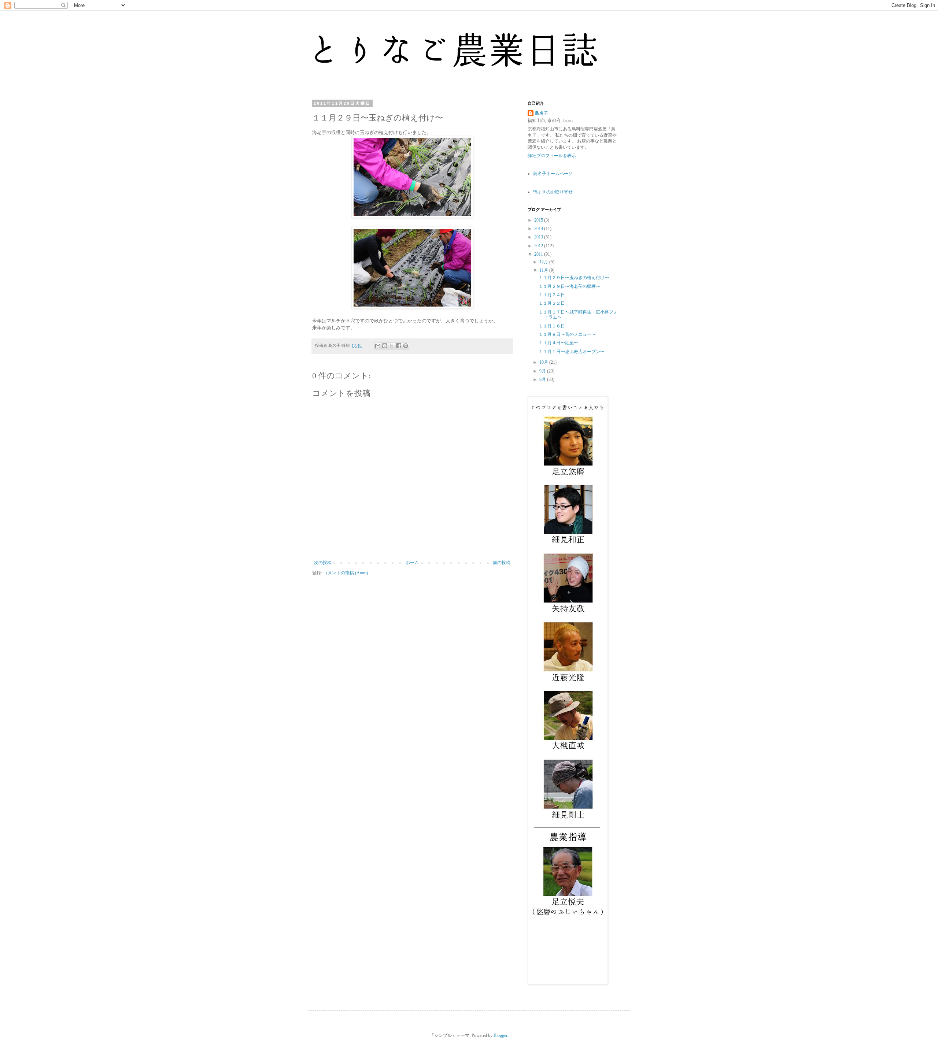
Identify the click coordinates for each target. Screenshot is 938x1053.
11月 (544, 270)
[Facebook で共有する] (398, 345)
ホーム (412, 562)
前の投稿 (501, 562)
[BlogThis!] (384, 345)
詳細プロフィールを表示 (552, 155)
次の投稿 (323, 562)
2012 (539, 245)
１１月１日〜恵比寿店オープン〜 (572, 351)
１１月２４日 (552, 294)
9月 (543, 371)
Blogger (500, 1035)
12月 (544, 261)
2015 (539, 220)
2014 (539, 228)
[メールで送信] (377, 345)
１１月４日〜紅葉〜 (558, 342)
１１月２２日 (552, 303)
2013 (539, 237)
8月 (543, 379)
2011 (539, 254)
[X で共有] (391, 345)
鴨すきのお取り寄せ (553, 191)
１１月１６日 (552, 326)
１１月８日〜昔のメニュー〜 (567, 334)
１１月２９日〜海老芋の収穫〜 (569, 286)
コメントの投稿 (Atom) (345, 572)
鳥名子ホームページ (553, 173)
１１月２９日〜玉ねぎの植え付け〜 (574, 277)
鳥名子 (541, 113)
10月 (544, 362)
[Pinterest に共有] (405, 345)
